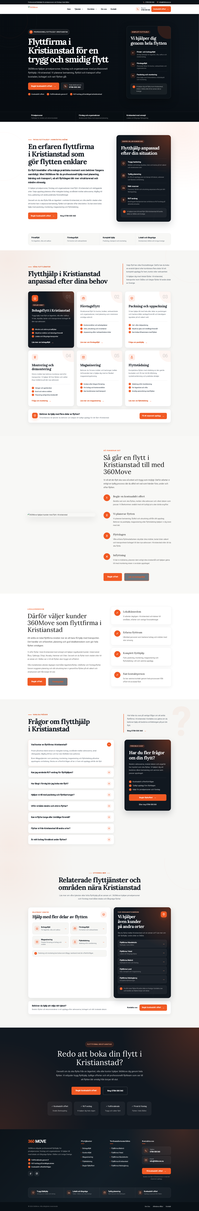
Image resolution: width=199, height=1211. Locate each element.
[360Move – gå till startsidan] (38, 9)
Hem (69, 9)
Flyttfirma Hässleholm (119, 1157)
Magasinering (87, 1157)
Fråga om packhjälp (138, 342)
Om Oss (147, 1206)
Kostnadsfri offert (161, 9)
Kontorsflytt (86, 1153)
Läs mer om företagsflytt (91, 342)
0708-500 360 (149, 2)
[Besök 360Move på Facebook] (30, 1173)
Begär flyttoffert (147, 797)
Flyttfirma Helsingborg (119, 1166)
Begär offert (112, 577)
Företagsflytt (57, 682)
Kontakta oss (132, 1008)
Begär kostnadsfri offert (43, 86)
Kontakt (113, 9)
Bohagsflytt (86, 1148)
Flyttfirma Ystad (117, 1153)
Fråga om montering (41, 400)
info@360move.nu (165, 2)
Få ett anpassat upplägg (153, 416)
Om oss (104, 9)
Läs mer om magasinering (92, 400)
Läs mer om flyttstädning (140, 400)
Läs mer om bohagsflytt (43, 342)
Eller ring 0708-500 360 (148, 804)
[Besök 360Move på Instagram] (36, 1173)
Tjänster (78, 9)
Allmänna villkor (158, 1206)
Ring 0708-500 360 (68, 216)
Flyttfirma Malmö (117, 1148)
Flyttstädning (87, 1161)
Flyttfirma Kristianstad (119, 1161)
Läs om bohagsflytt (136, 577)
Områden (90, 9)
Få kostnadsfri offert (156, 1171)
